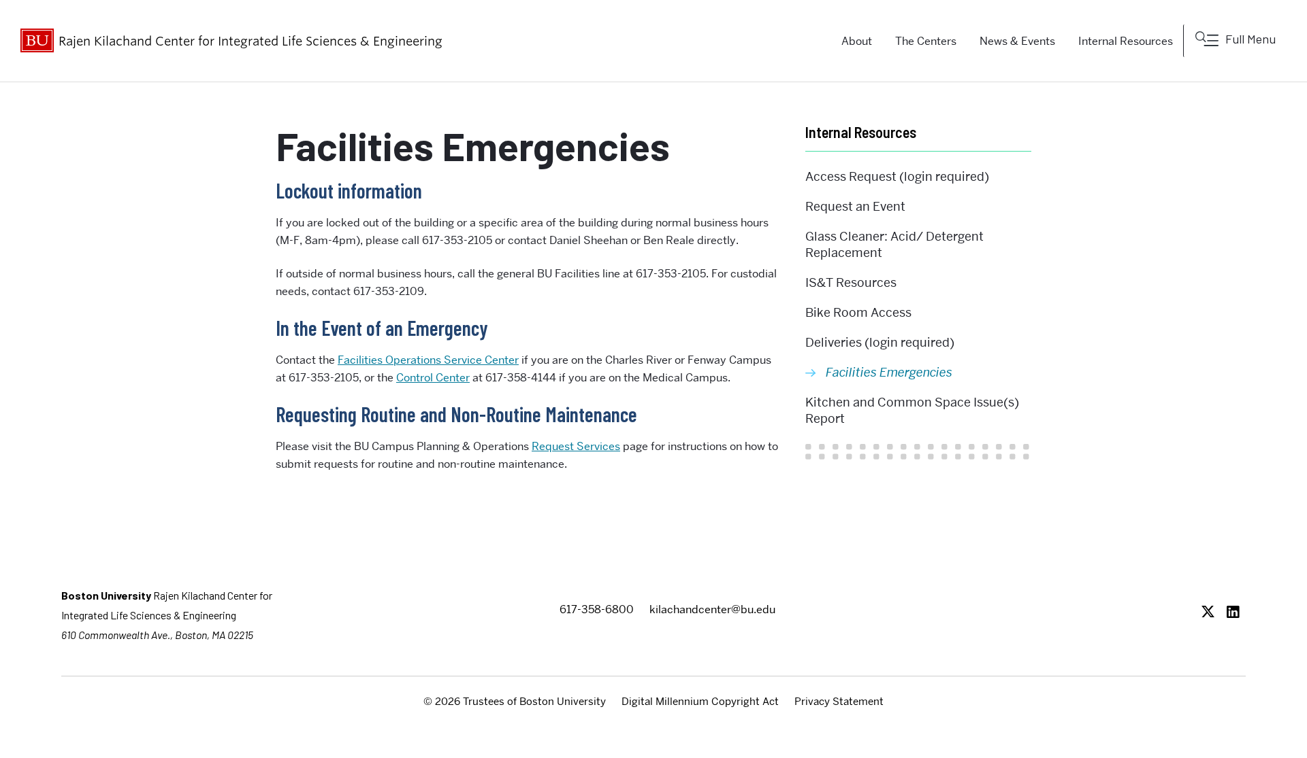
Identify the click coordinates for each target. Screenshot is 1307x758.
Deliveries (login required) (879, 342)
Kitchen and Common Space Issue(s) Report (912, 410)
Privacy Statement (839, 701)
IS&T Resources (851, 282)
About (856, 41)
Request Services (576, 446)
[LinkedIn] (1236, 612)
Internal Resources (1125, 41)
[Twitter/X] (1212, 612)
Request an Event (855, 206)
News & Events (1017, 41)
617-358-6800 (597, 609)
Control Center (433, 378)
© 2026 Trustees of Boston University (514, 701)
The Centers (925, 41)
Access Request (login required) (897, 176)
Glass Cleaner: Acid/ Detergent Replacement (894, 244)
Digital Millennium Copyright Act (700, 701)
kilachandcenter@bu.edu (712, 609)
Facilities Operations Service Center (428, 360)
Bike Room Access (858, 312)
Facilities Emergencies (889, 372)
